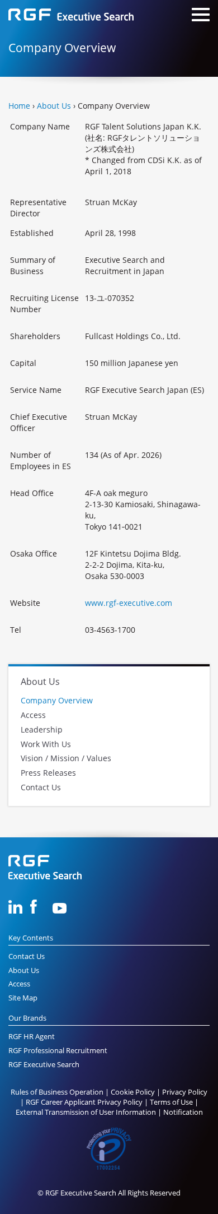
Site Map (22, 998)
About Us (54, 105)
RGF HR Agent (31, 1036)
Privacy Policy (184, 1092)
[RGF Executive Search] (71, 16)
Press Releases (48, 772)
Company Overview (57, 701)
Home (19, 105)
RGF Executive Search (43, 1064)
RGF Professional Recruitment (57, 1050)
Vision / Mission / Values (66, 758)
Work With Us (46, 744)
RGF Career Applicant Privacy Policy (84, 1102)
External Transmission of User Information (86, 1112)
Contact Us (41, 787)
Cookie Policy (133, 1092)
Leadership (42, 729)
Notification (183, 1112)
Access (33, 715)
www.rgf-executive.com (128, 602)
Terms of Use (171, 1102)
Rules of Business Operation (57, 1092)
